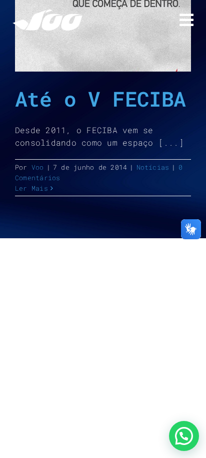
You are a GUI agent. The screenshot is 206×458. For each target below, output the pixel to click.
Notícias (153, 167)
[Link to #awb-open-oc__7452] (187, 20)
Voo (38, 167)
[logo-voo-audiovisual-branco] (47, 13)
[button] (184, 436)
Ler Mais (31, 188)
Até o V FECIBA (100, 98)
